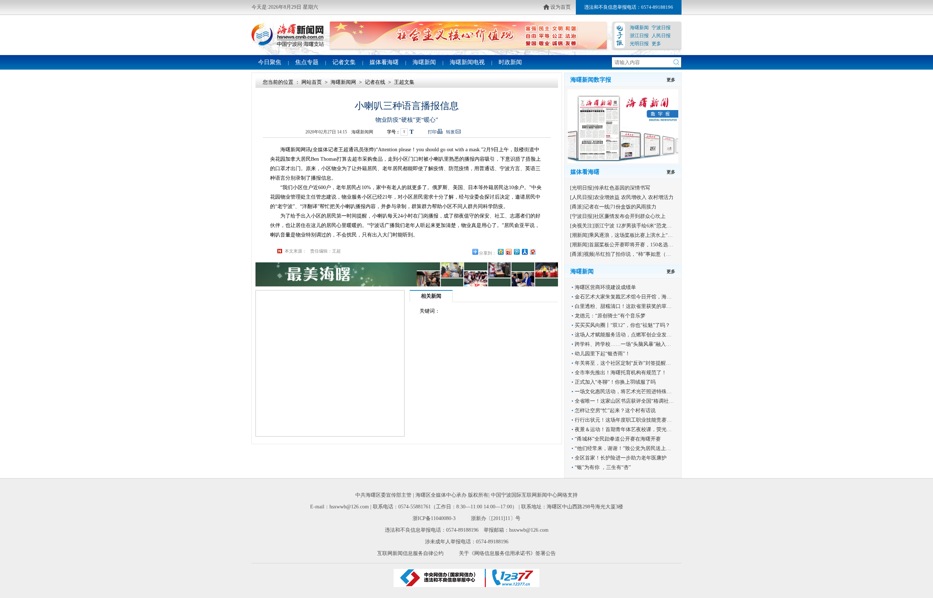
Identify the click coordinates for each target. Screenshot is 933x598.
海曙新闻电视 (467, 62)
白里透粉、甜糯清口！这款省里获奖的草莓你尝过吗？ (636, 306)
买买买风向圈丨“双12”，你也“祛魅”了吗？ (622, 325)
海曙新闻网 (343, 82)
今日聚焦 (269, 62)
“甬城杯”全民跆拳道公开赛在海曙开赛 (618, 439)
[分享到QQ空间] (500, 251)
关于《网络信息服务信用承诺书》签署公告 (507, 553)
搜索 (676, 62)
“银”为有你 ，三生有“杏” (603, 467)
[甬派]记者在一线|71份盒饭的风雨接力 (613, 207)
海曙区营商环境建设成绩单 (605, 287)
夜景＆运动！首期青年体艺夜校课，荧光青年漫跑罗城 (636, 429)
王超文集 (404, 82)
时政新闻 (510, 62)
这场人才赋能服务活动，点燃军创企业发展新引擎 (631, 334)
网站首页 (311, 82)
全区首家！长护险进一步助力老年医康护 (621, 458)
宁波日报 (661, 27)
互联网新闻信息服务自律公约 (410, 553)
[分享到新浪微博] (508, 251)
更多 (656, 43)
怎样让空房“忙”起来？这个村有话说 (615, 410)
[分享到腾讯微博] (516, 251)
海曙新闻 (639, 27)
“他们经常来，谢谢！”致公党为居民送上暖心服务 (630, 448)
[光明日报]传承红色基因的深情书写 (610, 188)
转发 (450, 131)
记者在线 (375, 82)
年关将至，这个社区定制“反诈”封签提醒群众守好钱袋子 (638, 363)
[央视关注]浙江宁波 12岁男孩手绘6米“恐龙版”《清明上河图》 (640, 225)
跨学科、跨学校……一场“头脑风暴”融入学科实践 (630, 344)
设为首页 (560, 7)
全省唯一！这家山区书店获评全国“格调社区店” (628, 401)
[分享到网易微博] (532, 251)
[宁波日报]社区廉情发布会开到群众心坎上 (617, 216)
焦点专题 (307, 62)
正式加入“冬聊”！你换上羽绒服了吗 (615, 382)
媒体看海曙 (384, 62)
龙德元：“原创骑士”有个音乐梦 (610, 315)
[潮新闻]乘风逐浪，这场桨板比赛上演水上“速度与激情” (632, 235)
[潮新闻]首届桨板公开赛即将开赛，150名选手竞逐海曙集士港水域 (644, 244)
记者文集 (344, 62)
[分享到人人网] (524, 251)
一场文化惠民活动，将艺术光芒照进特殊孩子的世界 (633, 391)
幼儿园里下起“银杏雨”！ (602, 353)
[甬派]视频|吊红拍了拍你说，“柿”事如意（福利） (625, 254)
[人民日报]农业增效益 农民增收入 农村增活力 (622, 197)
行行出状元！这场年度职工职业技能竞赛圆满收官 (631, 420)
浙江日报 (639, 35)
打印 (432, 131)
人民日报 (661, 35)
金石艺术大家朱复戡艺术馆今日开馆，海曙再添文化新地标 (641, 297)
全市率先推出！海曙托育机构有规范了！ (621, 372)
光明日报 (639, 43)
